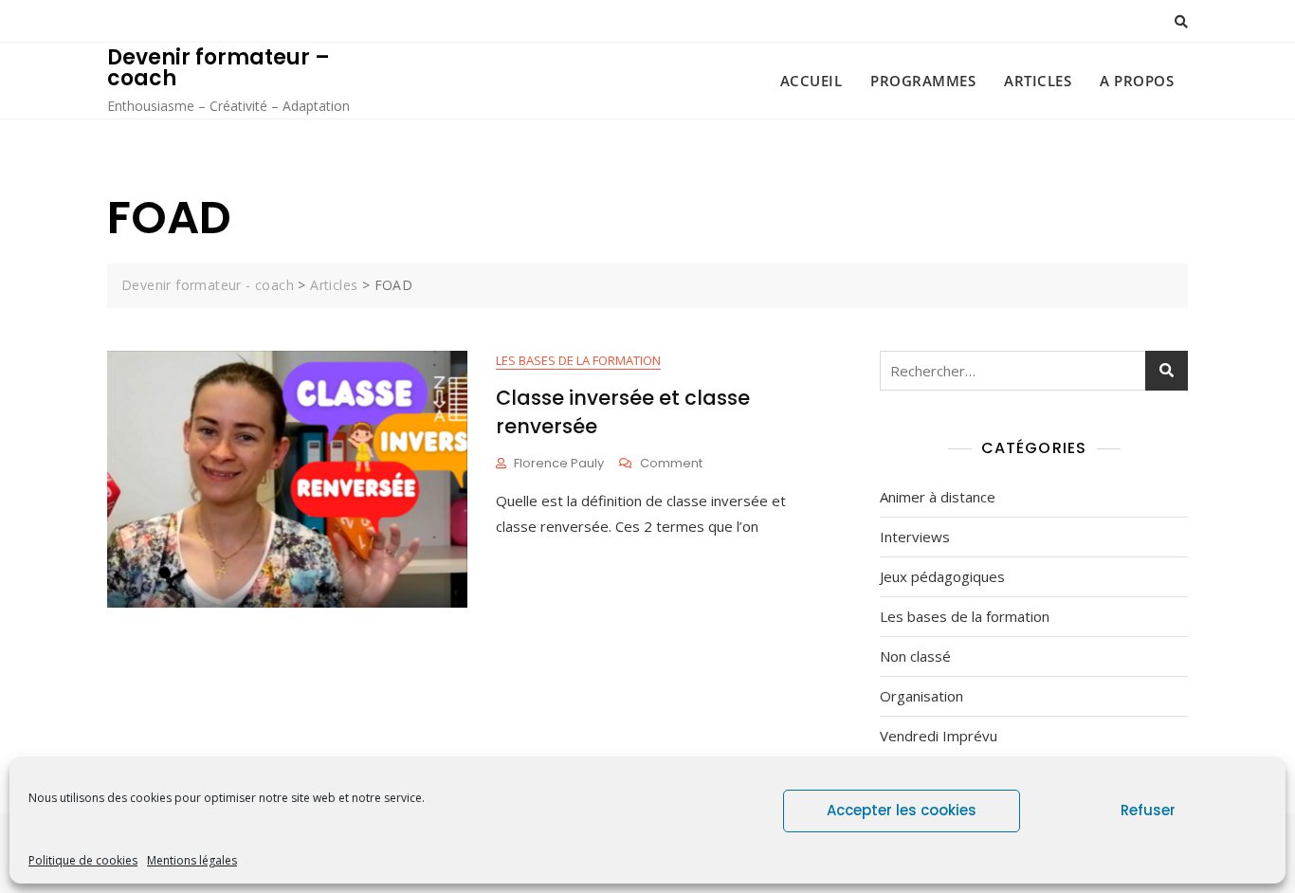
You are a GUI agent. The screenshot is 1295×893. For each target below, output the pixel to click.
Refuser (1148, 810)
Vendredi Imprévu (938, 735)
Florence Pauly (559, 463)
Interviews (915, 536)
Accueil (811, 80)
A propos (1137, 80)
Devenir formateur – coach (218, 68)
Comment (671, 464)
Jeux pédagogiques (942, 576)
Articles (1037, 80)
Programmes (923, 80)
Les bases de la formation (578, 360)
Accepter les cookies (901, 810)
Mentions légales (192, 860)
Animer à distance (937, 496)
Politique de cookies (82, 860)
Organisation (921, 695)
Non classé (915, 656)
